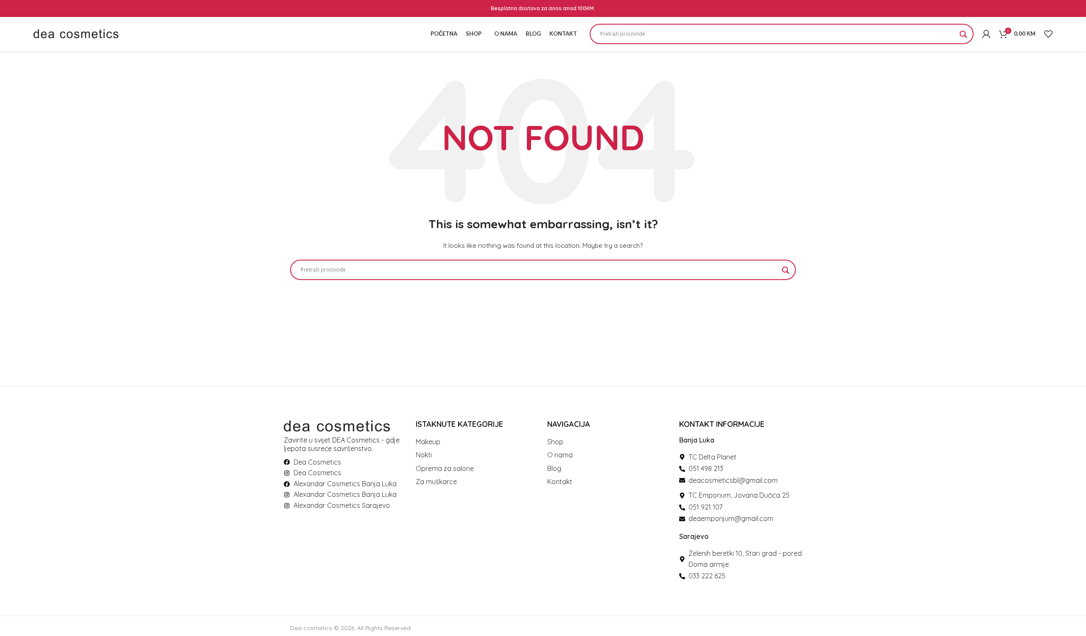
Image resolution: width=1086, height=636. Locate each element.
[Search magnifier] (963, 37)
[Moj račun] (986, 33)
